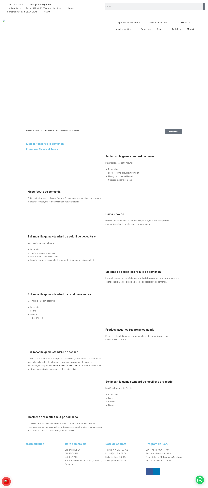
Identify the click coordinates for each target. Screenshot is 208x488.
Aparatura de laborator (129, 22)
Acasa (28, 130)
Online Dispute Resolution (36, 464)
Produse (36, 130)
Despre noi (146, 29)
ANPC (27, 468)
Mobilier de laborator (159, 22)
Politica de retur (32, 461)
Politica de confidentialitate (37, 453)
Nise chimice (183, 22)
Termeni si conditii (33, 450)
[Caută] (204, 6)
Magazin (191, 29)
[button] (200, 480)
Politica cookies (32, 457)
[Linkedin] (156, 471)
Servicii (160, 29)
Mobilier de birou (124, 29)
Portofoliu (176, 29)
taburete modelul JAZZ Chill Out (66, 366)
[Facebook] (149, 471)
